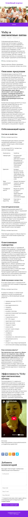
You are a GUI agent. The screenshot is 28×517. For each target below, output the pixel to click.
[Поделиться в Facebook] (2, 454)
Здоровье (9, 37)
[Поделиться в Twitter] (17, 454)
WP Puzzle (16, 514)
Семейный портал (14, 3)
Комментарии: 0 (16, 37)
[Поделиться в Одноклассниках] (10, 454)
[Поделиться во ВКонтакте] (6, 454)
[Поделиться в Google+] (13, 454)
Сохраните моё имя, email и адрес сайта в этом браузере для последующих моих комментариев (13, 499)
